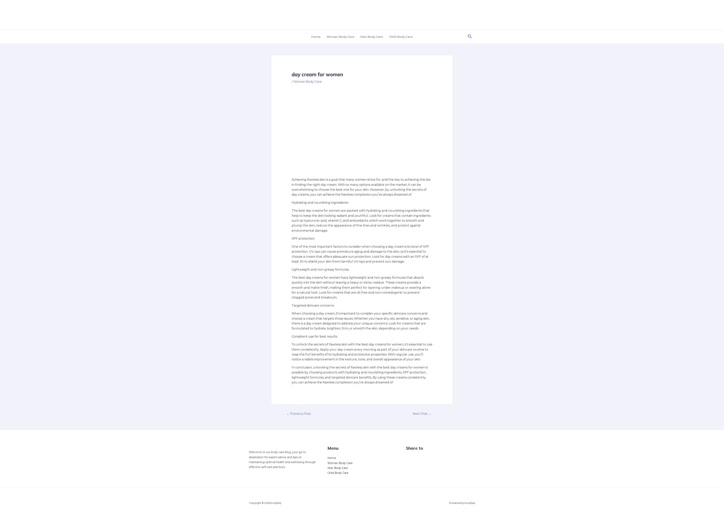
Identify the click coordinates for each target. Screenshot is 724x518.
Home (316, 37)
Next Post (422, 413)
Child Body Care (401, 37)
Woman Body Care (340, 37)
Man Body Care (371, 37)
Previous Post (298, 413)
